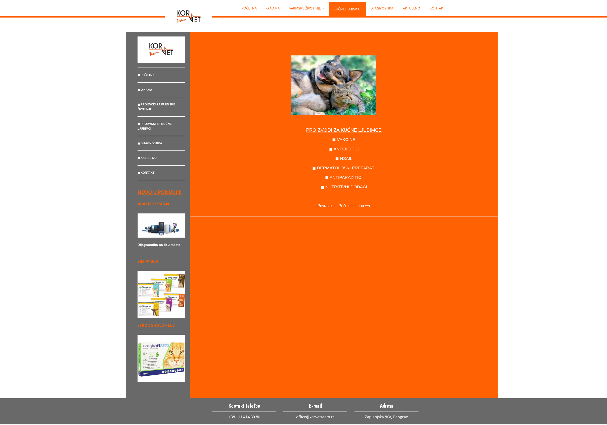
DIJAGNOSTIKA (381, 8)
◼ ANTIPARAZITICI (344, 177)
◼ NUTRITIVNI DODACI (344, 187)
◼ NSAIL (343, 158)
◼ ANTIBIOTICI (344, 149)
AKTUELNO (411, 8)
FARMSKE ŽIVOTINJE (305, 8)
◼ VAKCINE (343, 139)
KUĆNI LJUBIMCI (346, 9)
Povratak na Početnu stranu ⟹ (343, 206)
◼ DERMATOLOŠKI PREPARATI (344, 168)
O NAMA (273, 8)
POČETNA (249, 8)
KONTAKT (437, 8)
